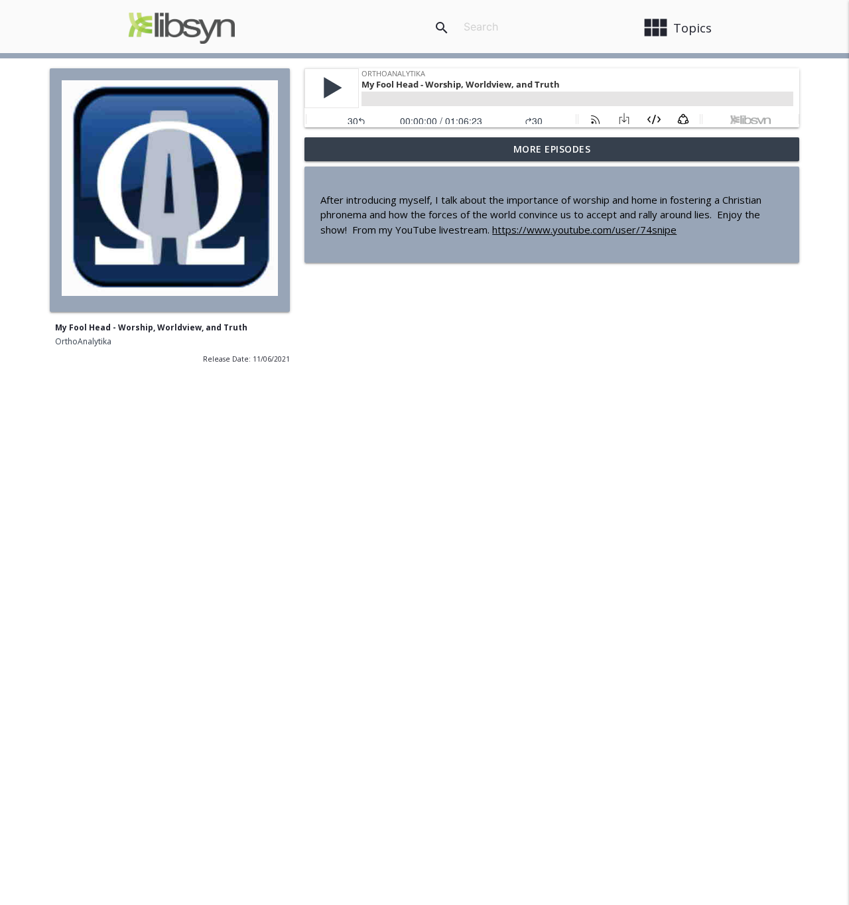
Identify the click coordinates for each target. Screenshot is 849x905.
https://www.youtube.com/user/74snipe (584, 229)
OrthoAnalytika (83, 341)
